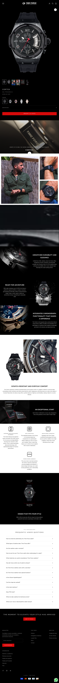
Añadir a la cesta (29, 113)
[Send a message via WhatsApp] (56, 680)
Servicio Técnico (52, 635)
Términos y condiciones (7, 653)
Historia (32, 633)
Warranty (4, 663)
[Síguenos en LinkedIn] (10, 670)
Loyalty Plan (34, 638)
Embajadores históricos (36, 635)
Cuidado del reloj (53, 633)
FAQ (3, 665)
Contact (32, 643)
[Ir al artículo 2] (9, 81)
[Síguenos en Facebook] (3, 670)
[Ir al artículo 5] (23, 81)
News (32, 640)
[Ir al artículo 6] (27, 82)
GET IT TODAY (29, 619)
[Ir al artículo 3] (14, 82)
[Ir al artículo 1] (4, 81)
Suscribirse (8, 645)
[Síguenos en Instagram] (6, 670)
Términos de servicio (6, 656)
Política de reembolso (7, 658)
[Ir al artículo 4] (18, 82)
